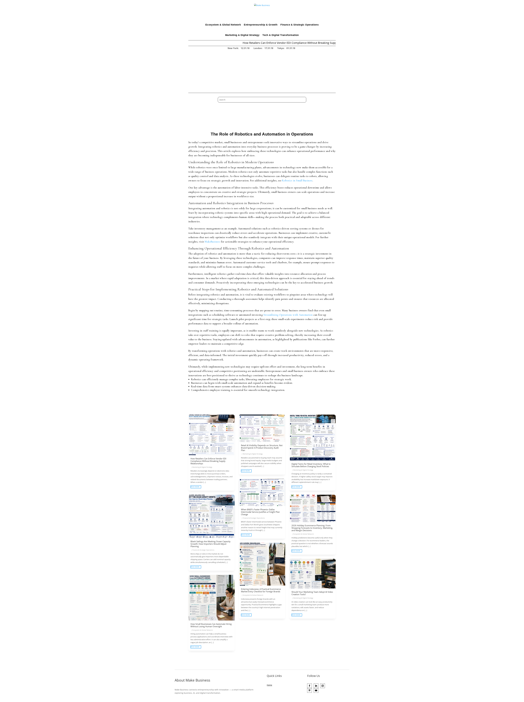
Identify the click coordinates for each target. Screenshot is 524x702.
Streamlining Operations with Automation (288, 314)
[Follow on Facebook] (309, 685)
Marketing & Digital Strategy (242, 35)
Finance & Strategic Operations (299, 24)
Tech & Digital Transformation (280, 35)
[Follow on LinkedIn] (316, 685)
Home (269, 685)
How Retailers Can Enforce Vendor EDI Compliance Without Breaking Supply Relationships (249, 43)
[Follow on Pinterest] (309, 690)
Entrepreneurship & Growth (260, 24)
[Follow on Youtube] (316, 690)
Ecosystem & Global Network (223, 24)
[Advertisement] (262, 70)
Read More (195, 487)
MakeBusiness (212, 241)
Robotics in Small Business (297, 180)
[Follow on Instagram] (322, 685)
